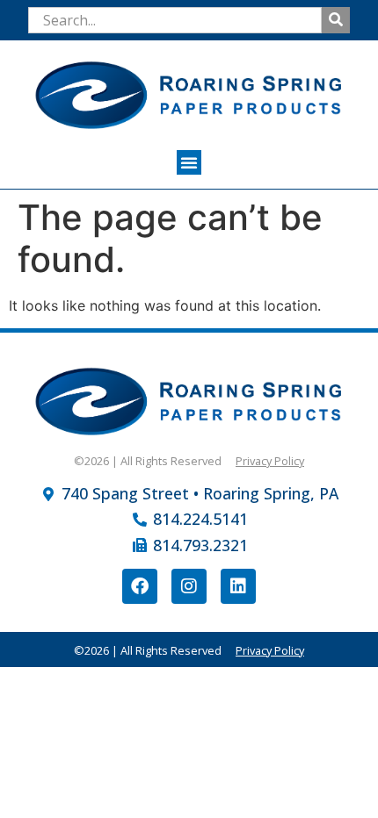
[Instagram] (189, 586)
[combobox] (175, 20)
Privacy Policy (270, 461)
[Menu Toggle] (189, 162)
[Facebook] (139, 586)
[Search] (336, 20)
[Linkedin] (238, 586)
